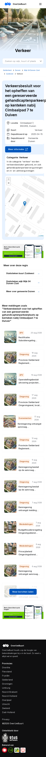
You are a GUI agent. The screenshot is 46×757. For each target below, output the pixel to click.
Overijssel (7, 700)
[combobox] (23, 61)
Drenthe (6, 667)
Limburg (6, 688)
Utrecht (6, 704)
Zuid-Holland (8, 712)
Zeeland (6, 708)
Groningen (7, 684)
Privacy (5, 719)
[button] (24, 203)
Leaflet (41, 236)
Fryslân (5, 675)
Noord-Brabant (9, 692)
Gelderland (7, 679)
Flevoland (7, 671)
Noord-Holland (9, 696)
